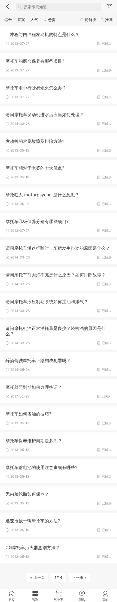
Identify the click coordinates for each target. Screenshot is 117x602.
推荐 (109, 19)
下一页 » (79, 577)
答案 (21, 19)
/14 (58, 577)
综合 (8, 19)
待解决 (90, 19)
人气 (34, 19)
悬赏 (52, 19)
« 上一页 (37, 577)
